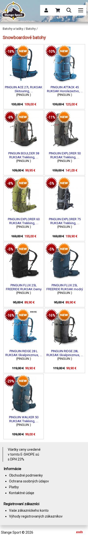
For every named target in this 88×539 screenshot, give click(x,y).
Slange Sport (11, 532)
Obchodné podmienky (26, 475)
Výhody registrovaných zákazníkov (36, 516)
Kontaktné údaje (21, 493)
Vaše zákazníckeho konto (29, 510)
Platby (14, 487)
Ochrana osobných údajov (29, 481)
